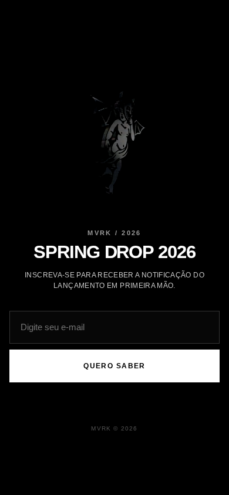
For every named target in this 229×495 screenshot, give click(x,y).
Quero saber (114, 366)
